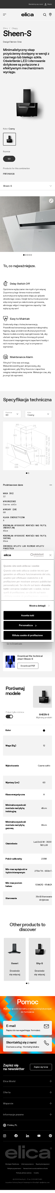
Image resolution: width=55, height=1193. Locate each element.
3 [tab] (27, 255)
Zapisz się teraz (41, 1067)
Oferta (6, 1092)
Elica (5, 28)
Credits (36, 1173)
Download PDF (28, 665)
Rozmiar (9, 413)
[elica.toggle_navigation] (4, 14)
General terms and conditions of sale (35, 1168)
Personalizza (26, 625)
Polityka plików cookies (24, 1173)
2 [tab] (25, 255)
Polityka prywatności (14, 1168)
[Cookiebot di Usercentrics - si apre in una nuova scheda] (32, 555)
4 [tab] (29, 255)
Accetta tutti (27, 615)
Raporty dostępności (43, 1164)
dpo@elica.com (45, 1182)
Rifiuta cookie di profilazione (27, 635)
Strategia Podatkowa (12, 1164)
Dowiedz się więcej (14, 972)
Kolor (29, 413)
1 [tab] (23, 255)
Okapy (15, 28)
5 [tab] (31, 255)
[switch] (9, 716)
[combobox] (12, 414)
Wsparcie (8, 1103)
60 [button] (9, 158)
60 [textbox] (7, 414)
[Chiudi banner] (50, 555)
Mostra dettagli (37, 605)
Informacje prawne (13, 1114)
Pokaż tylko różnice (15, 712)
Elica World (9, 1081)
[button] (9, 139)
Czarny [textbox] (31, 414)
